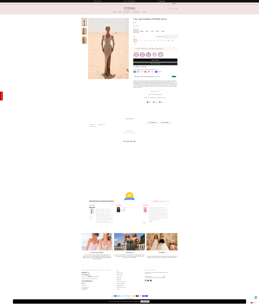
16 (161, 40)
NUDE (157, 31)
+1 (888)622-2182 (87, 274)
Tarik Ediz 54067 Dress (145, 214)
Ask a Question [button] (152, 122)
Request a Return (120, 274)
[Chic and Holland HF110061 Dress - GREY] (92, 184)
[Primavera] (129, 241)
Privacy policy (119, 276)
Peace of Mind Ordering (121, 281)
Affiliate (118, 289)
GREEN (141, 31)
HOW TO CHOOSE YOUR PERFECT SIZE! (155, 97)
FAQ (117, 270)
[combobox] (253, 303)
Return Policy (155, 91)
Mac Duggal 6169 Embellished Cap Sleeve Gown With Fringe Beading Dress (91, 216)
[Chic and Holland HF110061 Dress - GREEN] (90, 184)
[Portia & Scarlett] (97, 241)
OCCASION (136, 11)
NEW (120, 11)
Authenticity (119, 279)
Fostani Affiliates (120, 285)
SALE (144, 11)
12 (154, 40)
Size (154, 36)
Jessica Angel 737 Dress (118, 214)
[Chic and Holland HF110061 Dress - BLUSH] (88, 184)
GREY (147, 31)
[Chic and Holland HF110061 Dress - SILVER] (97, 184)
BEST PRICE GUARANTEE (155, 94)
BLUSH (136, 31)
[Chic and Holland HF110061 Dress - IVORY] (94, 184)
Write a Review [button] (165, 122)
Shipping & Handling (121, 283)
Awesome (92, 207)
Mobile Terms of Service (121, 287)
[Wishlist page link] (169, 8)
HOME (115, 11)
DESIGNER (126, 11)
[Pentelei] (161, 241)
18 (165, 40)
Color (135, 28)
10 (151, 40)
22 (172, 40)
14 (158, 40)
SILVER (162, 31)
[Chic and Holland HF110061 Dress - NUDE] (95, 184)
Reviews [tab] (92, 124)
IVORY (152, 31)
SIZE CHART (119, 277)
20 (168, 40)
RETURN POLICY (120, 272)
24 (135, 43)
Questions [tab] (100, 124)
